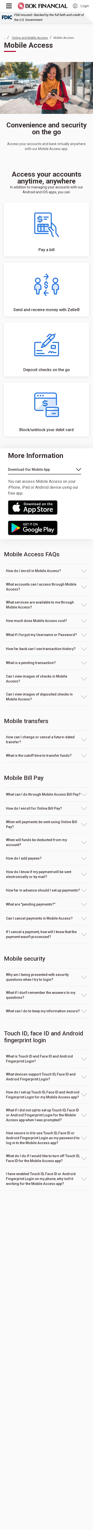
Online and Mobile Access (30, 38)
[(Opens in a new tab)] (43, 507)
